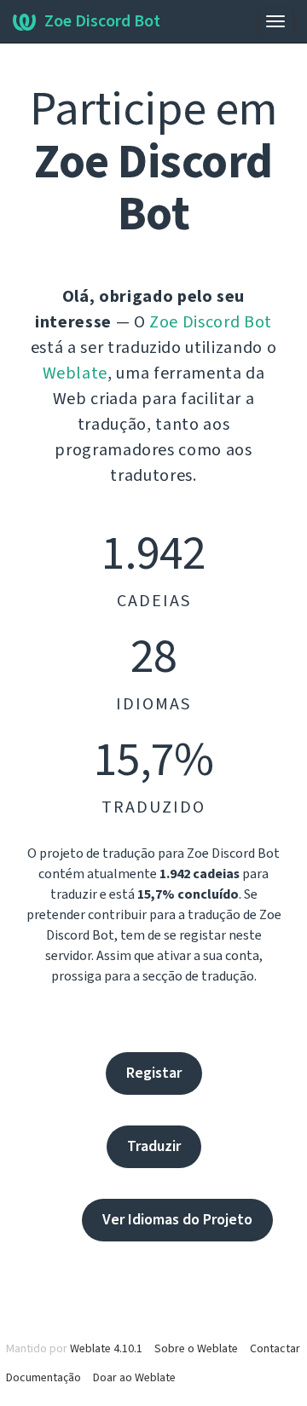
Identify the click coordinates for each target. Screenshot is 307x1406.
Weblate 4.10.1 (106, 1348)
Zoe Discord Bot (102, 21)
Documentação (43, 1377)
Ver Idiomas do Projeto (177, 1219)
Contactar (275, 1348)
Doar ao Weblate (134, 1377)
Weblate (75, 373)
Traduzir (154, 1146)
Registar (154, 1073)
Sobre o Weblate (196, 1348)
